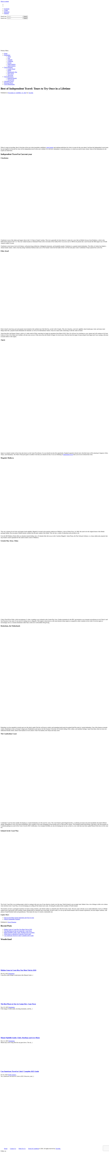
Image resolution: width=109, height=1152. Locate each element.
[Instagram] (12, 1151)
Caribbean (10, 61)
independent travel (68, 454)
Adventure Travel (9, 81)
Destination (7, 55)
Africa (9, 56)
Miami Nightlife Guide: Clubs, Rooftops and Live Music (19, 932)
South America (11, 66)
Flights (9, 70)
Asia (8, 58)
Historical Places (8, 83)
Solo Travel (10, 73)
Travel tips (10, 75)
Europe (9, 63)
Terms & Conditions (33, 1148)
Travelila (30, 93)
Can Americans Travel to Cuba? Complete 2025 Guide (19, 935)
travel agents (49, 147)
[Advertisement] (54, 32)
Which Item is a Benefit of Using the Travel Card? (17, 934)
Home (5, 53)
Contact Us (7, 6)
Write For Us (7, 4)
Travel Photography (9, 84)
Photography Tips (12, 72)
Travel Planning (8, 67)
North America (11, 64)
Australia (9, 59)
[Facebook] (9, 1151)
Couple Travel (11, 69)
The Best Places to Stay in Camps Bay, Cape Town (18, 931)
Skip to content (5, 1)
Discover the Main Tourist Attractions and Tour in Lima (19, 917)
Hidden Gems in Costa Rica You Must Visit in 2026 (18, 929)
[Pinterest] (15, 1151)
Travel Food (10, 79)
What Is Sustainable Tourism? (12, 919)
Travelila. (58, 1148)
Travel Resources (8, 76)
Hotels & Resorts (12, 78)
